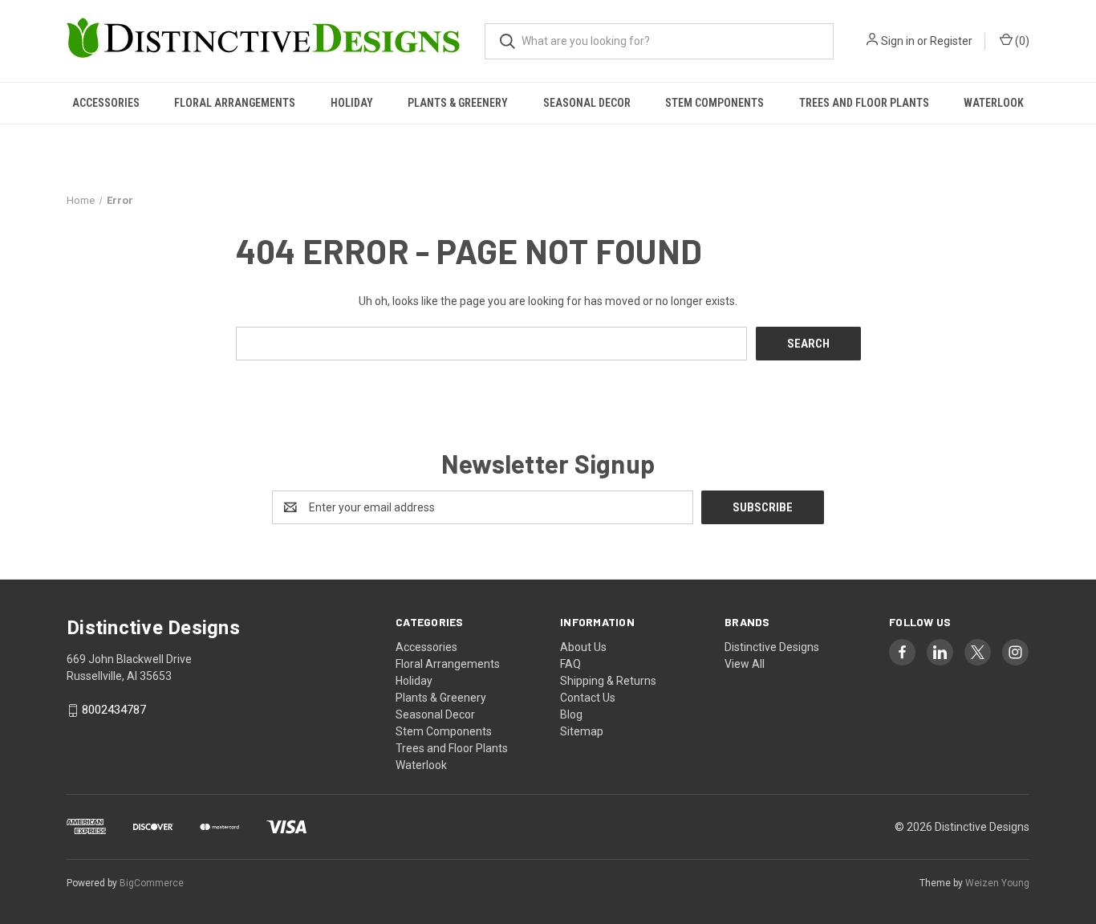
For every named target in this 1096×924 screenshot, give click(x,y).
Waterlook (994, 102)
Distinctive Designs (772, 647)
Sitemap (581, 731)
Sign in (898, 41)
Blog (571, 714)
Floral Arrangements (234, 102)
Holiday (352, 102)
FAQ (570, 663)
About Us (583, 647)
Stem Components (714, 102)
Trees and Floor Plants (864, 102)
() (1021, 41)
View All (745, 663)
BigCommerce (152, 883)
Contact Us (587, 697)
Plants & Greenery (458, 102)
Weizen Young (997, 883)
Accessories (106, 102)
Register (951, 41)
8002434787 (114, 710)
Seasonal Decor (587, 102)
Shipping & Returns (608, 680)
